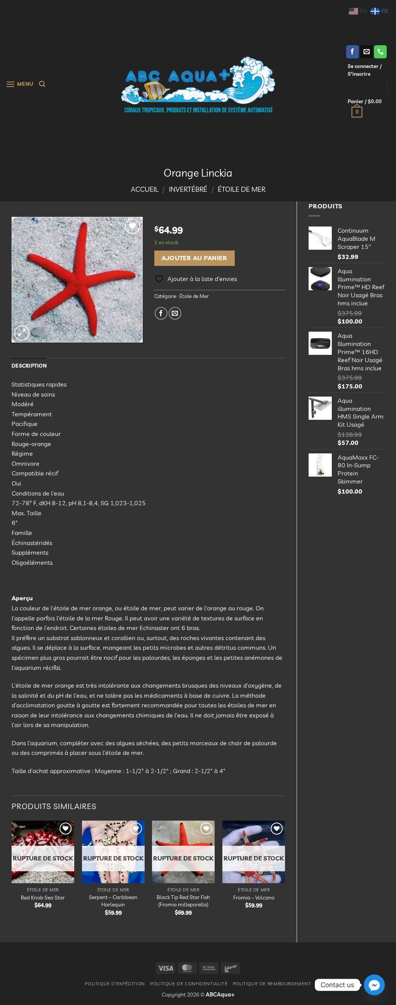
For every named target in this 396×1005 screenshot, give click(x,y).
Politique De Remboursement (272, 983)
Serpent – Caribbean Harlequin (113, 901)
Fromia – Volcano (254, 897)
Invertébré (188, 189)
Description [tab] (29, 366)
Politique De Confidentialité (188, 983)
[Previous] (12, 875)
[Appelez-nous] (380, 51)
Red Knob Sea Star (43, 897)
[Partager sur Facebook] (161, 313)
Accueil (145, 189)
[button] (20, 84)
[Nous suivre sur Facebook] (352, 51)
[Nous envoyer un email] (366, 51)
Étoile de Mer (241, 189)
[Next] (284, 875)
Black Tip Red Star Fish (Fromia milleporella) (183, 901)
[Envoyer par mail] (175, 313)
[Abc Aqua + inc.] (198, 84)
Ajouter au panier (194, 258)
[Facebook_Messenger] (374, 984)
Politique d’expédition (115, 983)
